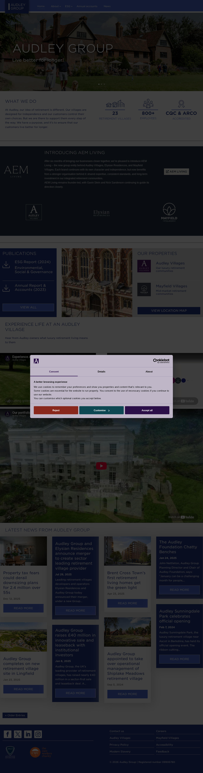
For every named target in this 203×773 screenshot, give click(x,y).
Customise (100, 410)
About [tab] (149, 371)
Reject (55, 410)
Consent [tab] (54, 371)
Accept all (147, 410)
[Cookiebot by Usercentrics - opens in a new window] (155, 361)
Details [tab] (101, 371)
